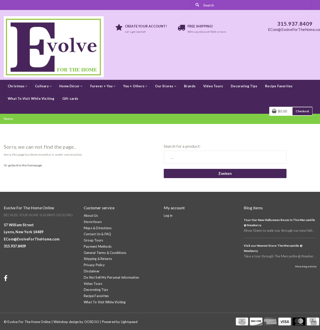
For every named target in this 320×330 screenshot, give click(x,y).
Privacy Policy (94, 265)
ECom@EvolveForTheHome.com (32, 239)
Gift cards (70, 99)
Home (8, 119)
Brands (190, 86)
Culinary (42, 86)
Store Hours (93, 222)
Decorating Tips (244, 86)
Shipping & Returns (98, 259)
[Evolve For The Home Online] (54, 46)
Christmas (16, 86)
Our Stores (164, 86)
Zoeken (225, 173)
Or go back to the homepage (23, 165)
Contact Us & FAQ (97, 234)
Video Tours (213, 86)
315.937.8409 (15, 246)
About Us (91, 216)
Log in (168, 216)
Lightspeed (129, 322)
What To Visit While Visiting (31, 99)
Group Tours (93, 240)
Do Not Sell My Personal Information (111, 277)
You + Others (134, 86)
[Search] (197, 5)
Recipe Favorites (278, 86)
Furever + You (102, 86)
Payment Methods (98, 246)
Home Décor (69, 86)
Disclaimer (92, 271)
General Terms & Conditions (105, 253)
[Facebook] (6, 279)
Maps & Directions (98, 228)
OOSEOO (91, 322)
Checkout (302, 111)
